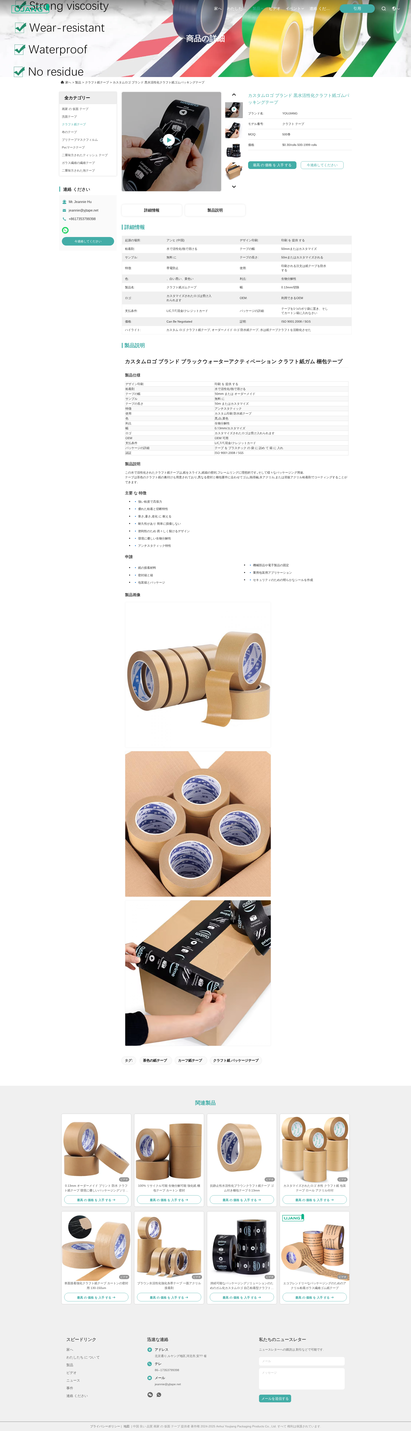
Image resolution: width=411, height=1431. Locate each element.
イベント (293, 8)
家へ (218, 8)
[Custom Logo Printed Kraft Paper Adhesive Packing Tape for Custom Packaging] (171, 141)
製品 (256, 8)
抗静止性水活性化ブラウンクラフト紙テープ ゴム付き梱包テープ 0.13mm (242, 1188)
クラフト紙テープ (97, 82)
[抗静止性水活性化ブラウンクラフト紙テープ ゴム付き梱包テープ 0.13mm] (242, 1148)
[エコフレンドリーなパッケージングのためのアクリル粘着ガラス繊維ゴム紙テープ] (314, 1246)
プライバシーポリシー (105, 1426)
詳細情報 (151, 210)
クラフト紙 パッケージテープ (236, 1060)
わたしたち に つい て (237, 8)
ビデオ (274, 8)
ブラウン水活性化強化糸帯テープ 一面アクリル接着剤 (169, 1285)
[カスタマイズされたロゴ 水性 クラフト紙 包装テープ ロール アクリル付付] (314, 1148)
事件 (69, 1388)
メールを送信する (275, 1398)
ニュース (73, 1380)
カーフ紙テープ (190, 1060)
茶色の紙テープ (155, 1060)
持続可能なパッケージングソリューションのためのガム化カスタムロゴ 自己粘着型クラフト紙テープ (242, 1285)
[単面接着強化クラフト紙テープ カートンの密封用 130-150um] (96, 1246)
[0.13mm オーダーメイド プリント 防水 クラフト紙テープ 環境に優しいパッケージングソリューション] (96, 1148)
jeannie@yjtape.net (83, 210)
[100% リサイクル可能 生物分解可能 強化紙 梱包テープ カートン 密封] (169, 1148)
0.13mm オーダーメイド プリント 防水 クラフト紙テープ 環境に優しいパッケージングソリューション (96, 1188)
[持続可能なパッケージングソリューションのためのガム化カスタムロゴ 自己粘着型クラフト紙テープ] (242, 1246)
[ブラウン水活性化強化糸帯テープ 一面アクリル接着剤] (169, 1246)
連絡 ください (320, 8)
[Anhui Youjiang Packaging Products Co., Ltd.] (30, 8)
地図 (127, 1426)
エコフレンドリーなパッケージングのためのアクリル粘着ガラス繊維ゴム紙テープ (314, 1285)
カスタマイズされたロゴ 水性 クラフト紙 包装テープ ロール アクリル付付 (314, 1188)
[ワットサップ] (65, 230)
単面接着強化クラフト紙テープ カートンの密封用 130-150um (96, 1285)
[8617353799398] (159, 1396)
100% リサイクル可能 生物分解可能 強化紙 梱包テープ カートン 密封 (169, 1188)
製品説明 (215, 210)
